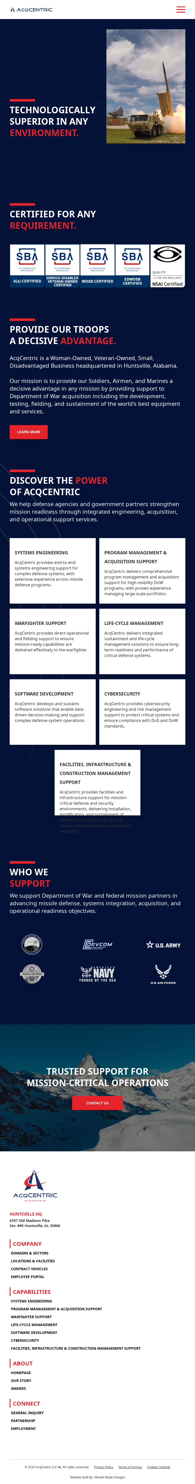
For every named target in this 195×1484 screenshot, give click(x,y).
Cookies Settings (158, 1467)
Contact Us (97, 1103)
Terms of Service (130, 1467)
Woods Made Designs (109, 1477)
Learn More (28, 431)
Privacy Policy (103, 1467)
